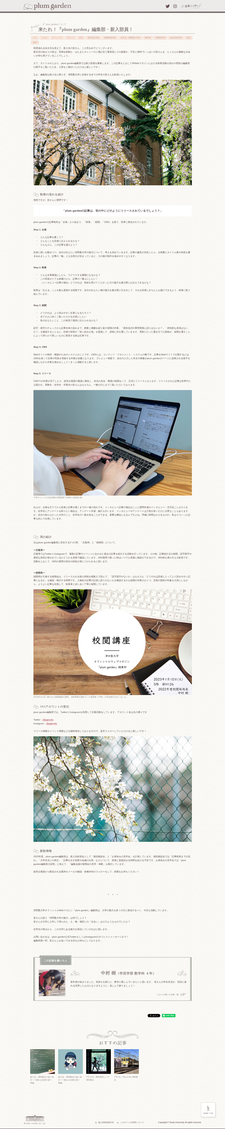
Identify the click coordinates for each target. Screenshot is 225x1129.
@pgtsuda (48, 719)
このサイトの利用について (132, 1122)
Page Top (209, 1111)
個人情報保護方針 (106, 1122)
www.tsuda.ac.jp (34, 1119)
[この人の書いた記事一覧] (171, 995)
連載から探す (191, 6)
